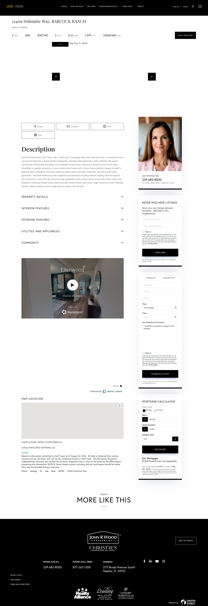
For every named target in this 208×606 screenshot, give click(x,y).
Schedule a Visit (169, 278)
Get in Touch (186, 554)
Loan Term (147, 407)
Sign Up (176, 7)
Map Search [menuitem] (77, 6)
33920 (61, 495)
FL (41, 495)
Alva (53, 495)
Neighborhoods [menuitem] (108, 6)
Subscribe (160, 252)
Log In (185, 7)
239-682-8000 (193, 6)
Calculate (160, 449)
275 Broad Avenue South (119, 583)
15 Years (160, 410)
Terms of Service (148, 383)
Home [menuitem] (64, 6)
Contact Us (151, 278)
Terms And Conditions (20, 598)
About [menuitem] (140, 6)
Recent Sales (155, 183)
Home (24, 495)
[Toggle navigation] (200, 6)
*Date (144, 304)
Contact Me (165, 183)
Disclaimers (15, 593)
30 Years (149, 410)
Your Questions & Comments (153, 322)
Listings (33, 495)
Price (144, 415)
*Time (144, 313)
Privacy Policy (153, 244)
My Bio (172, 183)
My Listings (146, 183)
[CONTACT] (185, 35)
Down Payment (148, 425)
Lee (47, 495)
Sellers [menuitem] (91, 6)
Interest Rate (148, 435)
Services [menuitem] (127, 6)
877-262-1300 (82, 581)
